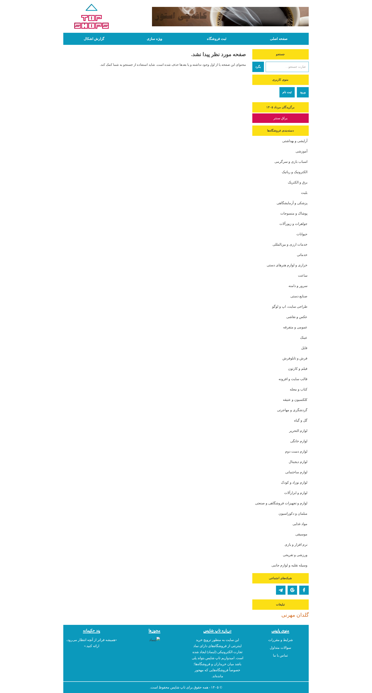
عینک (303, 337)
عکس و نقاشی (296, 317)
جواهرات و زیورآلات (293, 224)
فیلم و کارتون (297, 368)
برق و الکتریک (297, 182)
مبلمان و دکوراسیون (293, 513)
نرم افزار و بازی (296, 544)
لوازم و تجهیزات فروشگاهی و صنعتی (281, 503)
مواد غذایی (300, 524)
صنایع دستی (298, 296)
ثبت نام (287, 92)
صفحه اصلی (279, 39)
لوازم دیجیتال (298, 462)
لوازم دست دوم (296, 451)
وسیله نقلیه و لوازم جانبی (289, 565)
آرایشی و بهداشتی (294, 141)
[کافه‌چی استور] (217, 16)
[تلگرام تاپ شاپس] (280, 590)
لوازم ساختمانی (296, 472)
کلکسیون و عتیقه (295, 399)
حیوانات (301, 234)
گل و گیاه (300, 420)
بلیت (304, 192)
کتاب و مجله (298, 389)
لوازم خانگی (298, 441)
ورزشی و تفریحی (295, 555)
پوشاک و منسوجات (293, 213)
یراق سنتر (280, 118)
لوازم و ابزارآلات (295, 493)
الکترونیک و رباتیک (294, 172)
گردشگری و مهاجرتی (292, 410)
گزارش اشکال (94, 39)
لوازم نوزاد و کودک (294, 482)
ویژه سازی (154, 39)
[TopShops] (91, 17)
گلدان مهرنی (295, 615)
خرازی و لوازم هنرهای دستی (287, 265)
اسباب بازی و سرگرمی (290, 161)
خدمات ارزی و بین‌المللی (290, 244)
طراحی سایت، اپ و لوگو (289, 306)
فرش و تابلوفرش (294, 358)
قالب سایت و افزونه (293, 379)
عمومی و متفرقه (295, 327)
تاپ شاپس (177, 687)
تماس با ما (280, 655)
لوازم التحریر (298, 431)
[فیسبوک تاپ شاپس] (304, 590)
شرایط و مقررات (280, 640)
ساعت (302, 275)
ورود (303, 92)
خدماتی (302, 255)
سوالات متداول (280, 647)
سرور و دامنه (297, 286)
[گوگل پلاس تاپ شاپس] (292, 590)
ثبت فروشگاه (216, 39)
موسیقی (301, 534)
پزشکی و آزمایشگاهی (292, 203)
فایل (304, 348)
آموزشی (301, 151)
